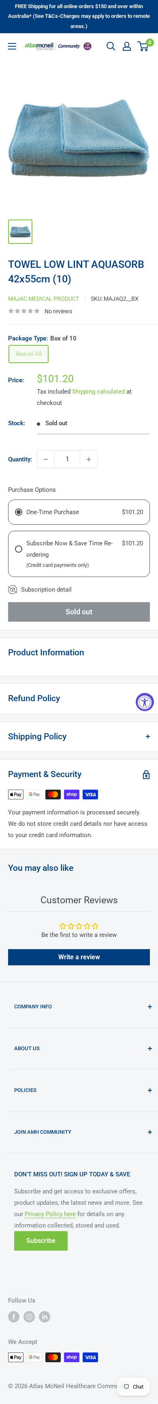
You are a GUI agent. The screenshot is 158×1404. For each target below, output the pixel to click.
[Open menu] (12, 46)
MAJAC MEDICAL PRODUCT (43, 298)
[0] (143, 46)
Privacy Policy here (50, 1214)
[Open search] (111, 46)
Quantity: (20, 459)
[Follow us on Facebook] (13, 1316)
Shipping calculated (98, 391)
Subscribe (41, 1241)
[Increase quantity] (88, 459)
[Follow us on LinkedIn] (44, 1316)
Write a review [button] (79, 957)
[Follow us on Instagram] (29, 1316)
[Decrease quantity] (45, 459)
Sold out (79, 611)
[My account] (127, 46)
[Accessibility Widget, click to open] (145, 702)
